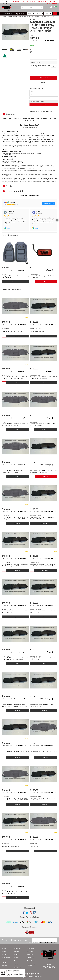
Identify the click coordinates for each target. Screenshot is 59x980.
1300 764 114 (4, 2)
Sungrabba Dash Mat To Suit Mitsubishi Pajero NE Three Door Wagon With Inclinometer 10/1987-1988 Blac (14, 706)
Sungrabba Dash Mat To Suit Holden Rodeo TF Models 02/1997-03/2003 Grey (43, 424)
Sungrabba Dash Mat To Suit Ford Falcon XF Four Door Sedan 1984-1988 (43, 658)
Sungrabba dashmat (12, 16)
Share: (32, 35)
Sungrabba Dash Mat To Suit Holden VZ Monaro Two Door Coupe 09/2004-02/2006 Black (14, 845)
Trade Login (49, 1)
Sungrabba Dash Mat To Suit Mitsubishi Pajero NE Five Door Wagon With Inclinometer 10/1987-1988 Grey (15, 518)
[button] (2, 220)
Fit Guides (34, 1)
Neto (35, 977)
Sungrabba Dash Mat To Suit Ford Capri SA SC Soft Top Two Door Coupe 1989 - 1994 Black (43, 471)
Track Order (4, 965)
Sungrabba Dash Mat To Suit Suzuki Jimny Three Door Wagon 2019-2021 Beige (36, 16)
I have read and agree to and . (42, 942)
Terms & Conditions (44, 942)
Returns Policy (30, 957)
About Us (16, 951)
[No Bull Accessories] (26, 263)
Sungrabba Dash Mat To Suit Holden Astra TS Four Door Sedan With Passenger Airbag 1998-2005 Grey (15, 377)
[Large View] (4, 50)
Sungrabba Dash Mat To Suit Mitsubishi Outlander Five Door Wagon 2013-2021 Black (15, 892)
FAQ (30, 1)
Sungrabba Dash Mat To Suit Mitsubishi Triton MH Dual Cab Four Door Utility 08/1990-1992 (43, 377)
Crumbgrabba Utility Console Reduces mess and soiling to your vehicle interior (15, 276)
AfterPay (19, 1)
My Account (43, 1)
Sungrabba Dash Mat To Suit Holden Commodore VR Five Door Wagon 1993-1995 (43, 331)
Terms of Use (30, 951)
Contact (26, 1)
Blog (23, 1)
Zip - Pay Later (17, 967)
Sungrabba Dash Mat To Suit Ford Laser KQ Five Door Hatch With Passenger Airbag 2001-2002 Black (43, 565)
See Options (15, 282)
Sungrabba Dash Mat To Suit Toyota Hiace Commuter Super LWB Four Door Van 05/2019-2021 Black (15, 658)
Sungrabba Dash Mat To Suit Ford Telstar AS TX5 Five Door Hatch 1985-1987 (43, 518)
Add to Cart (44, 78)
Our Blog (16, 954)
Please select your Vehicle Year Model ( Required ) (40, 66)
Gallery (38, 1)
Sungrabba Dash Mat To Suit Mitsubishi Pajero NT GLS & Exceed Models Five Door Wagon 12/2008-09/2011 (15, 799)
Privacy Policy (54, 942)
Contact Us (16, 957)
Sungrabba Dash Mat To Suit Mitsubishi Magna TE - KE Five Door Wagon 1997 (43, 705)
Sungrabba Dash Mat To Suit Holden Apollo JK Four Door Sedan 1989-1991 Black (15, 752)
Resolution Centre (6, 962)
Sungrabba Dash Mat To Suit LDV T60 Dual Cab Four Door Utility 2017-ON (42, 799)
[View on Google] (5, 212)
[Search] (41, 7)
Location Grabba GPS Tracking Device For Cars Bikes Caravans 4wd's (42, 276)
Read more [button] (7, 224)
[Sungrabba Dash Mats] (26, 317)
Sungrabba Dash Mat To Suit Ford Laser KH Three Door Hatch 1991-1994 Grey (43, 752)
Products (7, 14)
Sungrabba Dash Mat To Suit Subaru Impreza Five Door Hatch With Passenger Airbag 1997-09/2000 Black (15, 565)
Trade (15, 961)
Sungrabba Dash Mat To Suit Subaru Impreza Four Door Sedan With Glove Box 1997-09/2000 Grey (15, 331)
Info (53, 40)
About (14, 1)
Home (4, 16)
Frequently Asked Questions (31, 964)
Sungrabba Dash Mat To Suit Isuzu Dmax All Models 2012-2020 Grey (42, 845)
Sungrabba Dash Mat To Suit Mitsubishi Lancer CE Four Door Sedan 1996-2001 (15, 611)
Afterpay (4, 951)
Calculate (44, 104)
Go (54, 13)
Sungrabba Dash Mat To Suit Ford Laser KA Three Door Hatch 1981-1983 (43, 611)
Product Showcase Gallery (6, 958)
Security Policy (30, 961)
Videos (54, 1)
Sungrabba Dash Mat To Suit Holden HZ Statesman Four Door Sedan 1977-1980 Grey (14, 471)
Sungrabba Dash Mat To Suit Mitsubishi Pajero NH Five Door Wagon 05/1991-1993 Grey (15, 424)
